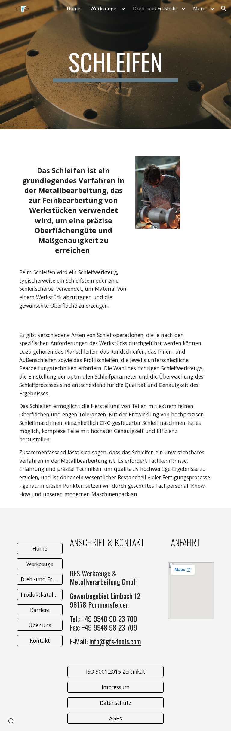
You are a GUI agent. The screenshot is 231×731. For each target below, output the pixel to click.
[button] (224, 8)
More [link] (199, 8)
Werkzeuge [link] (103, 8)
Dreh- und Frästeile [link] (155, 8)
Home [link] (73, 8)
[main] (115, 64)
